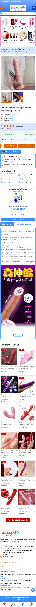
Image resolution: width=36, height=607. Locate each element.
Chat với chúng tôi (18, 219)
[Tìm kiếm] (34, 13)
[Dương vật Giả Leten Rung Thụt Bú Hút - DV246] (9, 469)
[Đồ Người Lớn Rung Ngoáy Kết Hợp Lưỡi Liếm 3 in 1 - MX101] (26, 412)
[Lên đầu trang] (32, 595)
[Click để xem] (18, 73)
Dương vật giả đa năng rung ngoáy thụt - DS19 (27, 367)
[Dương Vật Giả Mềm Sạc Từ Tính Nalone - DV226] (26, 384)
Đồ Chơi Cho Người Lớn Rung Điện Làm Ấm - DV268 (27, 479)
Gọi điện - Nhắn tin (29, 134)
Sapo (22, 600)
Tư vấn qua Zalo (29, 140)
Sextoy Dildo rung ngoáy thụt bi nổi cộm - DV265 (25, 507)
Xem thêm (18, 335)
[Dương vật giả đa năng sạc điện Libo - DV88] (9, 384)
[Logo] (18, 8)
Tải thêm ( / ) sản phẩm (18, 520)
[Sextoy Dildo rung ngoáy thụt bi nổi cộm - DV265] (26, 497)
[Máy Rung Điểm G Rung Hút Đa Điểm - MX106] (9, 497)
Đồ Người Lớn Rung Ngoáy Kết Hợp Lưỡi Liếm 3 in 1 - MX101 (26, 423)
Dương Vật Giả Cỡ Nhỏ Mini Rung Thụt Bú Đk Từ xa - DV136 (9, 367)
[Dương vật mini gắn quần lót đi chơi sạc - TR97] (9, 412)
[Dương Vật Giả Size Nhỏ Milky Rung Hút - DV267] (26, 440)
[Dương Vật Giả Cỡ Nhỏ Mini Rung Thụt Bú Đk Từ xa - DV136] (9, 356)
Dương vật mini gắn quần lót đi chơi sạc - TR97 (9, 423)
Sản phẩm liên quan (9, 345)
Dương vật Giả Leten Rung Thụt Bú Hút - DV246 (8, 479)
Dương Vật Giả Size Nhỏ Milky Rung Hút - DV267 (26, 451)
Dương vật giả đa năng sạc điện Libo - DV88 (8, 395)
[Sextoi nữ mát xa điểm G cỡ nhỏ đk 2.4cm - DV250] (9, 440)
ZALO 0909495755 (8, 557)
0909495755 (8, 134)
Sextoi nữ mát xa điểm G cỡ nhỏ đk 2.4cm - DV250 (9, 451)
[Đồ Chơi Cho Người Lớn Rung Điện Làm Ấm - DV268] (26, 469)
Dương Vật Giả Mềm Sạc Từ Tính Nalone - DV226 (27, 395)
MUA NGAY (26, 146)
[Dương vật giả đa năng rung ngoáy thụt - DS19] (26, 356)
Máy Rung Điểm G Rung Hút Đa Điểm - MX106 (9, 507)
